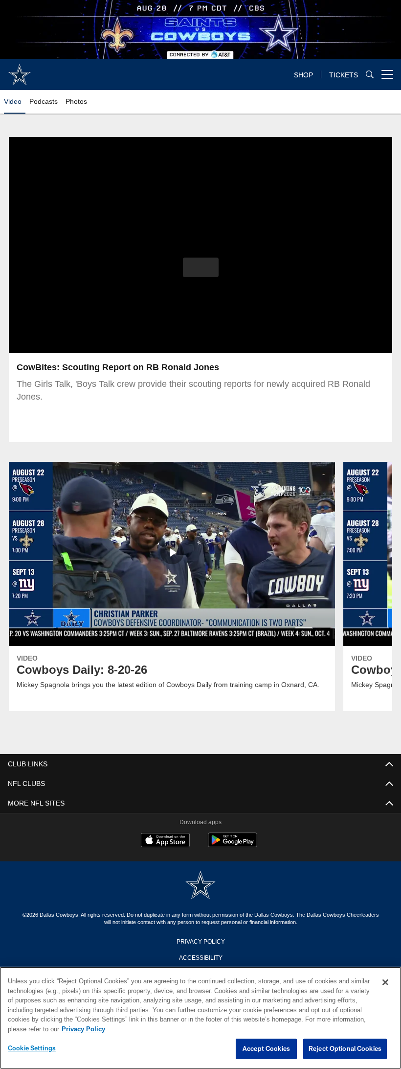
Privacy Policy (200, 940)
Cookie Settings (32, 1048)
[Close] (385, 983)
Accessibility (200, 956)
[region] (200, 1018)
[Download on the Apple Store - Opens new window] (165, 841)
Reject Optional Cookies (345, 1049)
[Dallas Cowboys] (200, 886)
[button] (200, 267)
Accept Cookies (266, 1049)
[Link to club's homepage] (19, 70)
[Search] (370, 74)
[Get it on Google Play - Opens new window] (232, 845)
